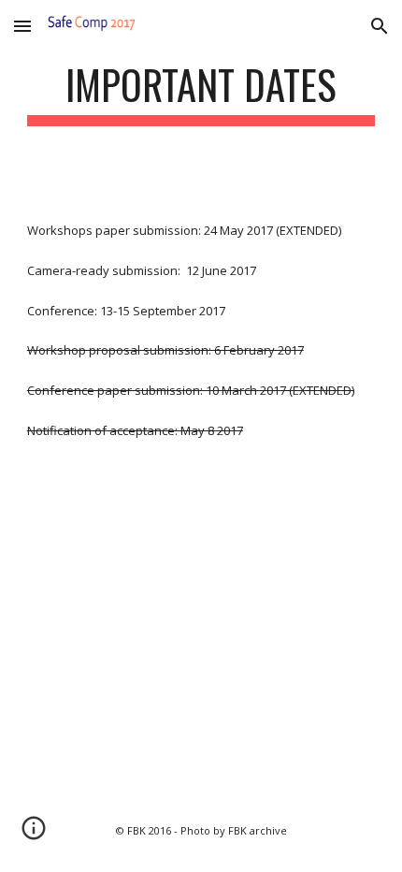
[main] (201, 93)
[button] (22, 25)
